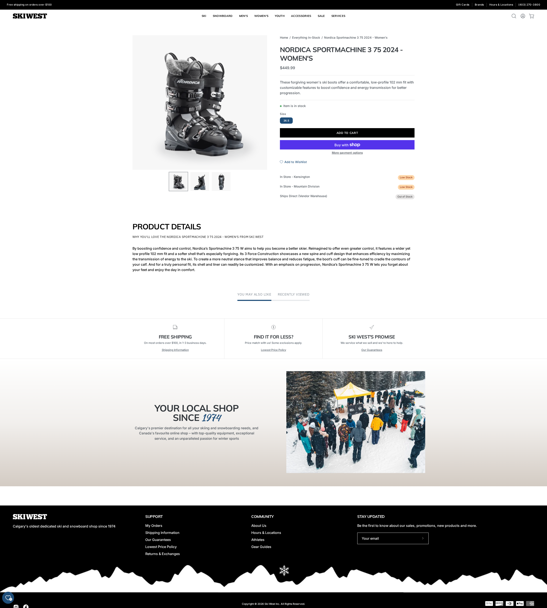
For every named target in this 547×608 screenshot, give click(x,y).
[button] (338, 16)
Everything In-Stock (306, 37)
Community (262, 516)
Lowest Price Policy (273, 350)
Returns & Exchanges (162, 554)
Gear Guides (261, 547)
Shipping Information (175, 350)
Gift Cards (462, 4)
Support (154, 516)
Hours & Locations (501, 4)
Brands (479, 4)
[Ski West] (30, 16)
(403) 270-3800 (529, 4)
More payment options (347, 152)
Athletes (258, 540)
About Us (258, 525)
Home (284, 37)
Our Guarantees (371, 350)
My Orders (153, 525)
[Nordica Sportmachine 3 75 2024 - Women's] (178, 181)
